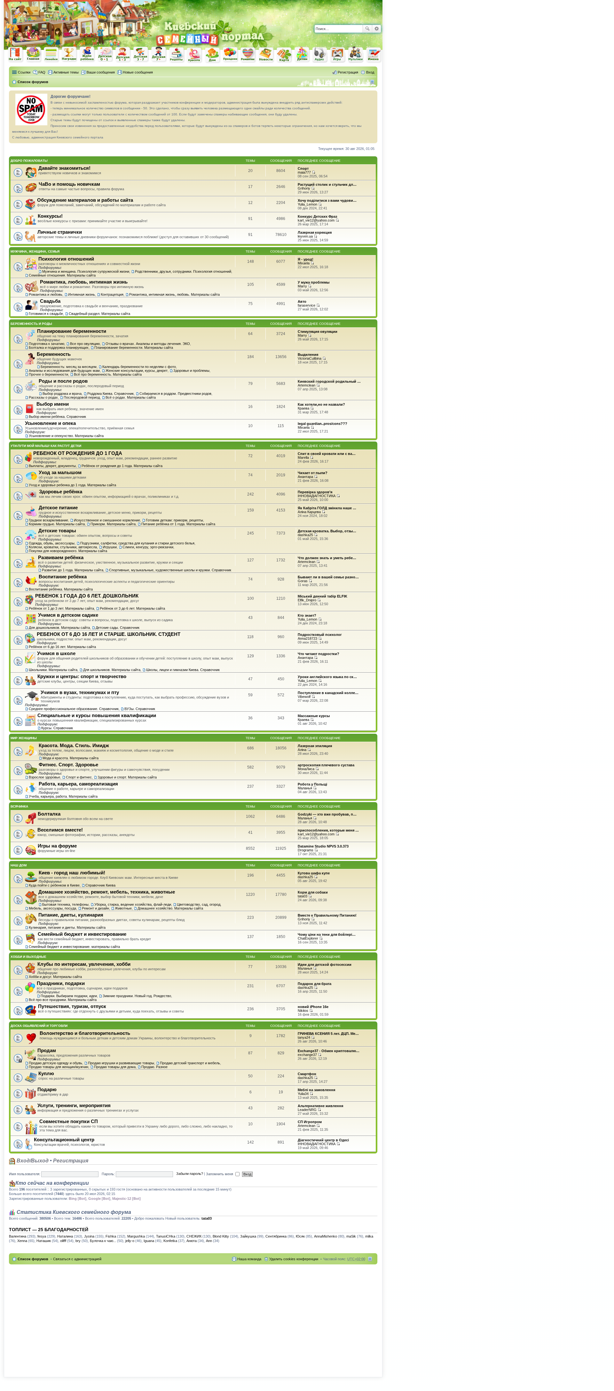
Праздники (230, 55)
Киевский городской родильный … (329, 381)
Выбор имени (52, 404)
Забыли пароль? (189, 1174)
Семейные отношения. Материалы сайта (62, 275)
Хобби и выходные (28, 956)
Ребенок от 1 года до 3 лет (123, 54)
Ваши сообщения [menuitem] (101, 72)
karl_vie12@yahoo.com (316, 220)
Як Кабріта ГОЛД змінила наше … (327, 508)
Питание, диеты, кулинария (70, 915)
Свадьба (50, 301)
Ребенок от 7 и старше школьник (159, 54)
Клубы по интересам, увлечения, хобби (83, 964)
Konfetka (170, 1241)
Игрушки (110, 547)
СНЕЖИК (193, 1236)
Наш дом (19, 865)
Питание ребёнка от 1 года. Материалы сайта (178, 524)
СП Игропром (310, 1122)
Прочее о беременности (48, 374)
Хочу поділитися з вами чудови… (327, 200)
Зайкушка (248, 1236)
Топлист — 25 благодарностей (48, 1229)
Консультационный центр (64, 1139)
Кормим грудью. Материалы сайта (57, 524)
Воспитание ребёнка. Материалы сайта (61, 589)
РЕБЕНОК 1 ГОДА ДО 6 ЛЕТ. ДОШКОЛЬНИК (86, 595)
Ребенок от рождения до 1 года (105, 54)
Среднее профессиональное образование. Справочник (74, 709)
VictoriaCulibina (309, 358)
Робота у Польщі (312, 784)
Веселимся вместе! (60, 829)
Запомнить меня (220, 1174)
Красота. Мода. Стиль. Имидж (74, 745)
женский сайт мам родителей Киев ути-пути (15, 55)
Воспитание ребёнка (63, 576)
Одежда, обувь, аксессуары (52, 543)
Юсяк (300, 1236)
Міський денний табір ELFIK (322, 596)
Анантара (305, 477)
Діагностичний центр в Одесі (323, 1140)
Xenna (22, 1241)
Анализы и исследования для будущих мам (64, 370)
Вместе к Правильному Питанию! (327, 915)
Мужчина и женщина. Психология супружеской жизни (85, 271)
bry (78, 1241)
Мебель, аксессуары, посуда (52, 908)
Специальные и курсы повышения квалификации (96, 715)
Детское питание (58, 507)
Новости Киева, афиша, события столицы (266, 55)
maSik (351, 1236)
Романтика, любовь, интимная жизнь (84, 282)
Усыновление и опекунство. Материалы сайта (66, 436)
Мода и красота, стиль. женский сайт (194, 55)
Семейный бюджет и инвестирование (82, 934)
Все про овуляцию (85, 344)
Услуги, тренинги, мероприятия (74, 1105)
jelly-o (129, 1241)
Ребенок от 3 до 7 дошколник (141, 54)
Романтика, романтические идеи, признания (248, 55)
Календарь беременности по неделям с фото (139, 367)
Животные (123, 908)
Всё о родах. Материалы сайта (131, 397)
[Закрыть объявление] (372, 96)
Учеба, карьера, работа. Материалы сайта (63, 796)
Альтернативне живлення (320, 1106)
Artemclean (306, 385)
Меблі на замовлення (316, 1090)
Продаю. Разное (154, 1067)
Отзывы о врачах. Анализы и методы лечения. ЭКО (148, 344)
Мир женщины (24, 738)
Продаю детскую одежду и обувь (55, 1063)
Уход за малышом (60, 472)
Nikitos (303, 1010)
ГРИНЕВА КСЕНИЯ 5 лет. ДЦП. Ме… (328, 1033)
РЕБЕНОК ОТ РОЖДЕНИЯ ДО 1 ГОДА (77, 453)
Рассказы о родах (43, 397)
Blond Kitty (221, 1236)
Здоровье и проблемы (191, 370)
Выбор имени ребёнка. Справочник (57, 416)
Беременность (54, 354)
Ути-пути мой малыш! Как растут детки (46, 446)
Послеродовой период (82, 397)
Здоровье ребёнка (60, 491)
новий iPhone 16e (313, 1007)
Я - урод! (305, 259)
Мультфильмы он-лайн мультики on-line (356, 54)
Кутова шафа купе (314, 873)
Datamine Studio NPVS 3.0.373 (323, 846)
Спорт (303, 168)
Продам (46, 1050)
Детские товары (57, 530)
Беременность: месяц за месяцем (69, 367)
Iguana (149, 1241)
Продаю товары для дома (115, 1067)
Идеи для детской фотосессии (324, 964)
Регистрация (70, 1160)
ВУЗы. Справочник (139, 709)
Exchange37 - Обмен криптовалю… (328, 1051)
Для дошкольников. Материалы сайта (59, 627)
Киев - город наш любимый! (72, 872)
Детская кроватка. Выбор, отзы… (327, 531)
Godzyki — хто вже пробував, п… (327, 814)
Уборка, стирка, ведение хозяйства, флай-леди (132, 904)
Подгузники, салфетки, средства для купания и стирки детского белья (137, 543)
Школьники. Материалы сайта (53, 670)
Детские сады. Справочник (117, 627)
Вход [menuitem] (370, 72)
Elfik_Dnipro (307, 600)
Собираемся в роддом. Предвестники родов (175, 393)
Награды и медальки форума (69, 54)
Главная (33, 54)
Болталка (49, 814)
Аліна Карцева (309, 512)
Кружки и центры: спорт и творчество (81, 676)
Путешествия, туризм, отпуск (72, 1006)
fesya (41, 1236)
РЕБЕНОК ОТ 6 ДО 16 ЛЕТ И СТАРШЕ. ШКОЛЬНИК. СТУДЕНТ (108, 634)
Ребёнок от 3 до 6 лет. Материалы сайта (132, 608)
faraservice (306, 305)
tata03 (302, 896)
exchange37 (307, 1055)
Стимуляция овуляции (317, 331)
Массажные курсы (314, 716)
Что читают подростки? (318, 654)
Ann (209, 1241)
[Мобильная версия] (373, 82)
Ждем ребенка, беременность (87, 54)
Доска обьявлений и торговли (39, 1026)
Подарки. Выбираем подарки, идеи (69, 996)
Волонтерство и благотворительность (85, 1033)
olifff (63, 1241)
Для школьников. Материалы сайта (111, 670)
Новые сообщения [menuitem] (138, 72)
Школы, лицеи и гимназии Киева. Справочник (183, 670)
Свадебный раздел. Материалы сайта (99, 314)
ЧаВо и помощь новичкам (69, 184)
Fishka (111, 1236)
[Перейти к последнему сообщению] (313, 172)
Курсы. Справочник (57, 728)
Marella (303, 457)
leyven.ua (305, 236)
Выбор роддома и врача (62, 393)
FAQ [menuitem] (41, 72)
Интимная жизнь (81, 294)
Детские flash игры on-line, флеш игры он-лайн (338, 54)
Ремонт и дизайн (95, 908)
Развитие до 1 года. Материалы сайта (72, 570)
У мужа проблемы (313, 282)
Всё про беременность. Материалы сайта (108, 374)
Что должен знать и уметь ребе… (327, 558)
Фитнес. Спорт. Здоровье (68, 764)
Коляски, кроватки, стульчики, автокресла (63, 547)
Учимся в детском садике (68, 615)
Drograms (305, 850)
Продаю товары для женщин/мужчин (58, 1067)
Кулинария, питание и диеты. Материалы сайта (67, 927)
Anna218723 (307, 638)
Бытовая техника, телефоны (65, 904)
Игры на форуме (57, 845)
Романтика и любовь (45, 294)
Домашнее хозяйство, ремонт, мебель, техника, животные (106, 892)
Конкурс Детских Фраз (317, 216)
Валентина (17, 1236)
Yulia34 (303, 1094)
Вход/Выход (32, 1160)
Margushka (136, 1236)
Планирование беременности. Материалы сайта (133, 347)
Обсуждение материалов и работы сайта (85, 200)
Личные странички (59, 232)
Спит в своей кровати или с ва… (327, 454)
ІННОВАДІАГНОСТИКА (316, 496)
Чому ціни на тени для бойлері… (327, 934)
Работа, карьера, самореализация (78, 783)
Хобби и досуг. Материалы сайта (55, 977)
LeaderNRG (307, 1110)
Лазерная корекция (315, 232)
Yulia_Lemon (307, 204)
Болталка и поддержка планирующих (59, 347)
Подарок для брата (314, 984)
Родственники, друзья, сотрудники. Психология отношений (183, 271)
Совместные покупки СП (68, 1121)
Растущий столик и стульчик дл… (327, 184)
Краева (303, 408)
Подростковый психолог (320, 635)
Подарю (47, 1089)
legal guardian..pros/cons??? (322, 424)
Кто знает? (307, 615)
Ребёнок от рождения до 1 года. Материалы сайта (122, 466)
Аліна (302, 750)
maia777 (304, 172)
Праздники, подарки (61, 983)
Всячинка (19, 806)
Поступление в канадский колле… (328, 693)
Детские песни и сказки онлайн (320, 54)
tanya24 (304, 1037)
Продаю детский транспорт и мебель (190, 1063)
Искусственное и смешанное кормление (107, 520)
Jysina (89, 1236)
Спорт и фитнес (79, 777)
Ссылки (24, 72)
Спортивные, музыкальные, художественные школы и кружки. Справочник (170, 570)
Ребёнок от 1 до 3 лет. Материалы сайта (61, 608)
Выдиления (308, 354)
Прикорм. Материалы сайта (113, 524)
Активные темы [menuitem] (66, 72)
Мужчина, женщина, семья (35, 251)
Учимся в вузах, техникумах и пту (80, 692)
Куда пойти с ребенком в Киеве (54, 885)
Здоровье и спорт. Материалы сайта (127, 777)
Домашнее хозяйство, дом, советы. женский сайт (212, 55)
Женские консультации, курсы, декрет (137, 370)
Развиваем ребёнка (60, 557)
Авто (302, 301)
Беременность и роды (31, 323)
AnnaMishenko (325, 1236)
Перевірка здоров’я (315, 492)
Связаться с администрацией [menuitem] (77, 1259)
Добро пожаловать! (29, 160)
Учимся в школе (56, 653)
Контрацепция (112, 294)
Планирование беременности (71, 331)
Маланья (305, 788)
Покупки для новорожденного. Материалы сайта (68, 551)
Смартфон (307, 1074)
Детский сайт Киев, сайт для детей (302, 54)
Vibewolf (304, 697)
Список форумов (33, 1259)
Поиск (367, 29)
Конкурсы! (50, 216)
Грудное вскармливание (48, 520)
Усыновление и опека (50, 423)
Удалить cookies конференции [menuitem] (293, 1259)
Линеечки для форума (51, 54)
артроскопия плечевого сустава (326, 765)
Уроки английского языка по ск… (327, 677)
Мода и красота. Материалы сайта (70, 758)
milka (369, 1236)
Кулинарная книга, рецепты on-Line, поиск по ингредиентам (177, 54)
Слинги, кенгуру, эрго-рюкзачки (147, 547)
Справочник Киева (100, 885)
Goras (303, 581)
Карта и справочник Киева (284, 55)
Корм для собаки (313, 892)
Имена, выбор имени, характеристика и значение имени (374, 55)
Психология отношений (66, 259)
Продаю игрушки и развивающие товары (121, 1063)
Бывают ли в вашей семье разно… (328, 577)
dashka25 (305, 535)
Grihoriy (304, 188)
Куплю (46, 1073)
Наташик (43, 1241)
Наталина (65, 1236)
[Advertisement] (307, 9)
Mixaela (304, 263)
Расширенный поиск (376, 29)
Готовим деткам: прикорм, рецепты (174, 520)
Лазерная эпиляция (315, 746)
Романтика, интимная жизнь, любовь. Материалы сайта (174, 294)
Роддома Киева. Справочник (110, 393)
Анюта (191, 1241)
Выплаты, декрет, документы (52, 466)
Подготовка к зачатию (46, 344)
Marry (302, 286)
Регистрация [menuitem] (348, 72)
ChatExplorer (308, 938)
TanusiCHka (165, 1236)
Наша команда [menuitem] (249, 1259)
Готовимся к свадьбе (46, 314)
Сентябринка (276, 1236)
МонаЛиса (306, 769)
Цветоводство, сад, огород (198, 904)
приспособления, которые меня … (328, 830)
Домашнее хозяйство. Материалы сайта (170, 908)
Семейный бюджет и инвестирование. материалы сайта (74, 947)
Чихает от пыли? (312, 473)
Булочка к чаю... (103, 1241)
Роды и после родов (63, 381)
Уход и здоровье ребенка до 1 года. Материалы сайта (72, 485)
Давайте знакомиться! (64, 168)
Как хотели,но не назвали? (321, 404)
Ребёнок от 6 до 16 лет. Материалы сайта (62, 647)
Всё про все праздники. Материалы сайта (63, 1000)
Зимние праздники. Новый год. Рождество (137, 996)
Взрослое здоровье (44, 777)
